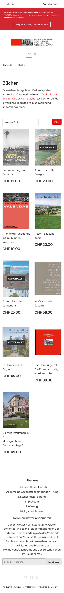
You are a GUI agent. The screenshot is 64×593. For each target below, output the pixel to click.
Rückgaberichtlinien (32, 511)
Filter (56, 122)
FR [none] (35, 54)
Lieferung (32, 506)
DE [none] (29, 54)
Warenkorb (54, 4)
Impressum (32, 501)
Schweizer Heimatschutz (32, 487)
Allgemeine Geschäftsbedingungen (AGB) (32, 491)
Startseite (7, 65)
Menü (10, 4)
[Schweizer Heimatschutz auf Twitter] (25, 577)
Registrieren (53, 562)
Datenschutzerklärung (32, 496)
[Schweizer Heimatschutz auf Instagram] (36, 577)
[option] (35, 54)
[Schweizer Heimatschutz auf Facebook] (31, 577)
